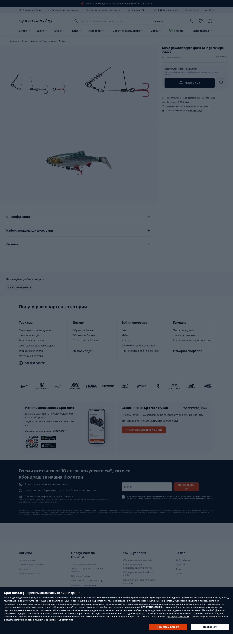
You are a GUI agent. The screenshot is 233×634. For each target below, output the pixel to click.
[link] (191, 21)
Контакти (193, 10)
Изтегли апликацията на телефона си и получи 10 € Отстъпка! (119, 3)
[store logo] (35, 21)
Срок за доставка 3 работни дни (105, 10)
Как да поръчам (27, 560)
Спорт (25, 41)
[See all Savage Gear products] (221, 57)
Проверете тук (195, 110)
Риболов (63, 41)
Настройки (210, 627)
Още (213, 97)
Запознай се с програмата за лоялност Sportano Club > (151, 420)
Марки (154, 31)
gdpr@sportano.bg (178, 616)
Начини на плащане (29, 573)
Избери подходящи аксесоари (29, 231)
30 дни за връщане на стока (65, 10)
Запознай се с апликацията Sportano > (45, 430)
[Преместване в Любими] (221, 82)
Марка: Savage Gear (19, 287)
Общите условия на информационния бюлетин (194, 498)
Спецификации (18, 217)
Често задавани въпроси (84, 564)
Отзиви (12, 244)
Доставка (23, 569)
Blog (178, 569)
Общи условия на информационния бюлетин (137, 566)
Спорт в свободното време (43, 41)
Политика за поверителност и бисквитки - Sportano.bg (44, 619)
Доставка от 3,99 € (32, 10)
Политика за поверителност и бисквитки (57, 514)
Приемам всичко (168, 627)
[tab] (78, 216)
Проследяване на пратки (32, 564)
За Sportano (182, 560)
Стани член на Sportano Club (143, 430)
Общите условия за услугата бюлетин (40, 502)
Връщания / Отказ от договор (87, 580)
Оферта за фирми (81, 576)
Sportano (14, 41)
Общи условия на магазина (137, 560)
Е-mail (128, 486)
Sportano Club (139, 10)
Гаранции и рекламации (84, 584)
